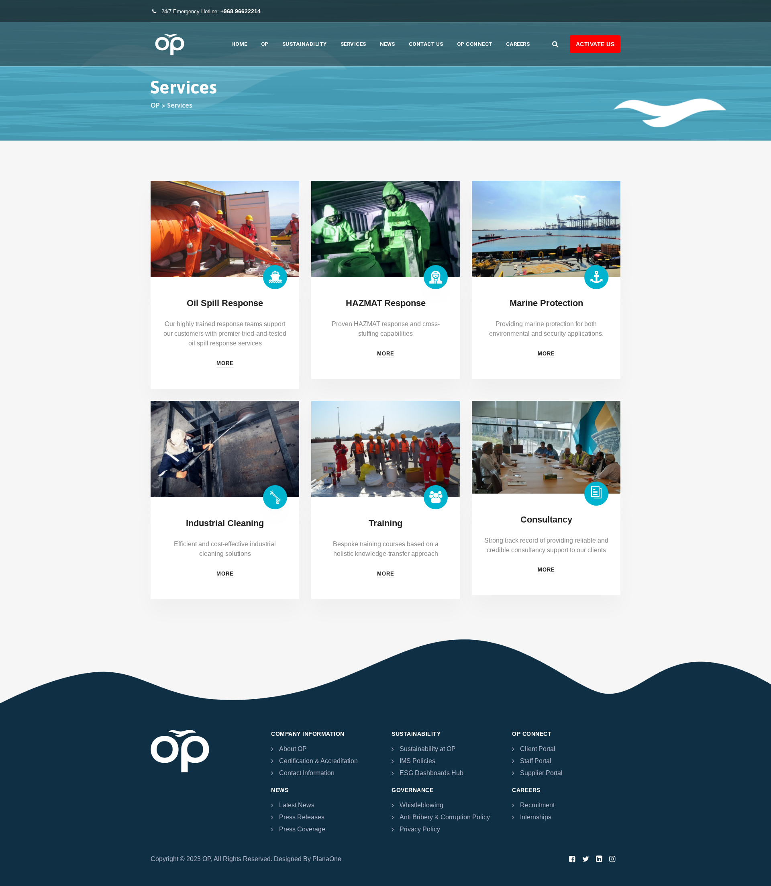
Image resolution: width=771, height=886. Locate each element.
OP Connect (474, 44)
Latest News (296, 805)
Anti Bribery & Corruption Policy (445, 817)
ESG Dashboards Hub (431, 773)
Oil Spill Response (225, 303)
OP (265, 44)
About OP (293, 748)
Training (385, 523)
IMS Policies (417, 760)
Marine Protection (546, 303)
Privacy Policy (420, 829)
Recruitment (537, 805)
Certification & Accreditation (318, 760)
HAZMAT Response (386, 303)
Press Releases (301, 817)
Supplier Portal (541, 773)
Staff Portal (535, 760)
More (225, 363)
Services (353, 44)
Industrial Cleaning (225, 523)
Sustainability (304, 44)
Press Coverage (302, 829)
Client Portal (537, 748)
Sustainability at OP (428, 748)
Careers (518, 44)
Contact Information (307, 773)
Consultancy (546, 519)
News (387, 44)
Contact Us (426, 44)
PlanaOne (326, 858)
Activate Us (595, 44)
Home (239, 44)
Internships (535, 817)
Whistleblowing (421, 805)
